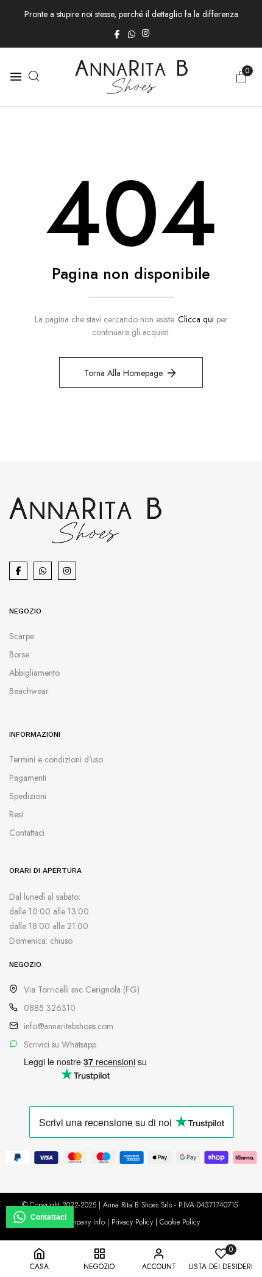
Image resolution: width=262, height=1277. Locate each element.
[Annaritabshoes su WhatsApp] (131, 33)
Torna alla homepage (123, 373)
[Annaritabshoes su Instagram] (145, 33)
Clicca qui (196, 319)
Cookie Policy (180, 1222)
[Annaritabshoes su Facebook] (117, 33)
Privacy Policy (132, 1222)
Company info (83, 1222)
